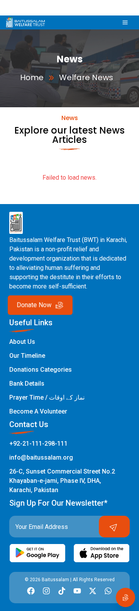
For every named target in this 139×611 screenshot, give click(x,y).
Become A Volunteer (38, 411)
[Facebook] (31, 591)
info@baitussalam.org (41, 457)
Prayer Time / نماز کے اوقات (47, 397)
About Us (22, 341)
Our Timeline (27, 355)
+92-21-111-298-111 (38, 443)
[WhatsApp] (108, 591)
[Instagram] (46, 591)
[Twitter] (92, 591)
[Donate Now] (125, 597)
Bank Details (26, 383)
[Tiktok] (62, 591)
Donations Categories (40, 369)
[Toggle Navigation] (125, 22)
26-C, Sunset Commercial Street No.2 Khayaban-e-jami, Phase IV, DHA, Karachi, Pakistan (62, 481)
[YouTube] (77, 591)
